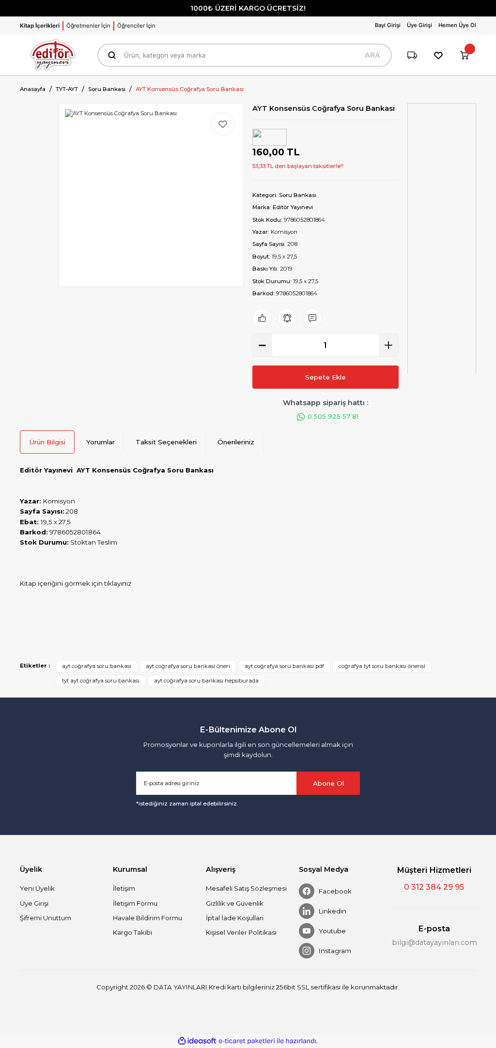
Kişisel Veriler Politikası (241, 932)
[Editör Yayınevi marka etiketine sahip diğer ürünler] (269, 137)
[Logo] (53, 55)
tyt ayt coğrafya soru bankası (101, 680)
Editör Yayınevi (293, 207)
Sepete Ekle (325, 377)
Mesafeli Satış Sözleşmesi (246, 888)
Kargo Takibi (132, 932)
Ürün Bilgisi (47, 442)
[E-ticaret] (246, 1041)
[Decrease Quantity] (262, 345)
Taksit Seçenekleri (166, 442)
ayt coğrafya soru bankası (96, 666)
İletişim (124, 888)
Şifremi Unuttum (45, 918)
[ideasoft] (197, 1041)
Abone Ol (328, 783)
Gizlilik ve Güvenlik (235, 903)
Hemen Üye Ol (457, 25)
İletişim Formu (135, 903)
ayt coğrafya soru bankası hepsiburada (206, 680)
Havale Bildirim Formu (147, 918)
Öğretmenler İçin (88, 25)
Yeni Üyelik (37, 888)
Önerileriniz (235, 442)
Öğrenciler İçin (136, 25)
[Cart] (464, 55)
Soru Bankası (297, 195)
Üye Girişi (34, 903)
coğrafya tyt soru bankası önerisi (382, 666)
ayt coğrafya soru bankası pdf (284, 666)
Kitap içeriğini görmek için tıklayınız (75, 583)
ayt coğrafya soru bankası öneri (188, 666)
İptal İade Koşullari (235, 918)
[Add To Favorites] (222, 124)
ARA (372, 55)
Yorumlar (100, 442)
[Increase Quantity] (388, 345)
